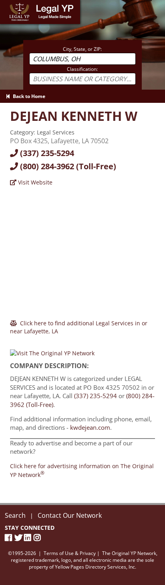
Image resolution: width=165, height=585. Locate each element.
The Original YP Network (129, 553)
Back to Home (27, 96)
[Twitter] (19, 537)
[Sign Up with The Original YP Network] (52, 350)
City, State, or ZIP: (82, 49)
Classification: (82, 69)
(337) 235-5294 (46, 153)
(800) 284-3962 (67, 166)
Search (15, 515)
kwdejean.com (90, 427)
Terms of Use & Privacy (70, 553)
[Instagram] (38, 537)
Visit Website (34, 182)
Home (8, 4)
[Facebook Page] (9, 537)
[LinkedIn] (29, 537)
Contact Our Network (70, 515)
